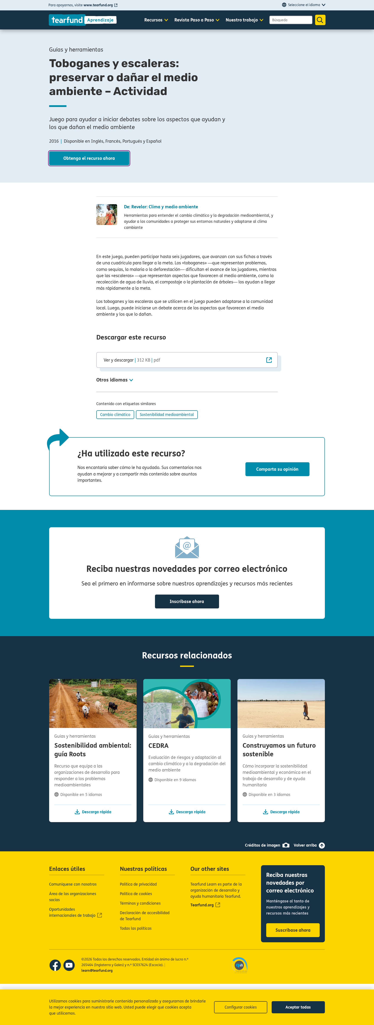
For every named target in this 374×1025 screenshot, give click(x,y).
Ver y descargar (132, 360)
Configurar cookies (241, 1007)
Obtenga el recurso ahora (89, 158)
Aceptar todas (298, 1007)
